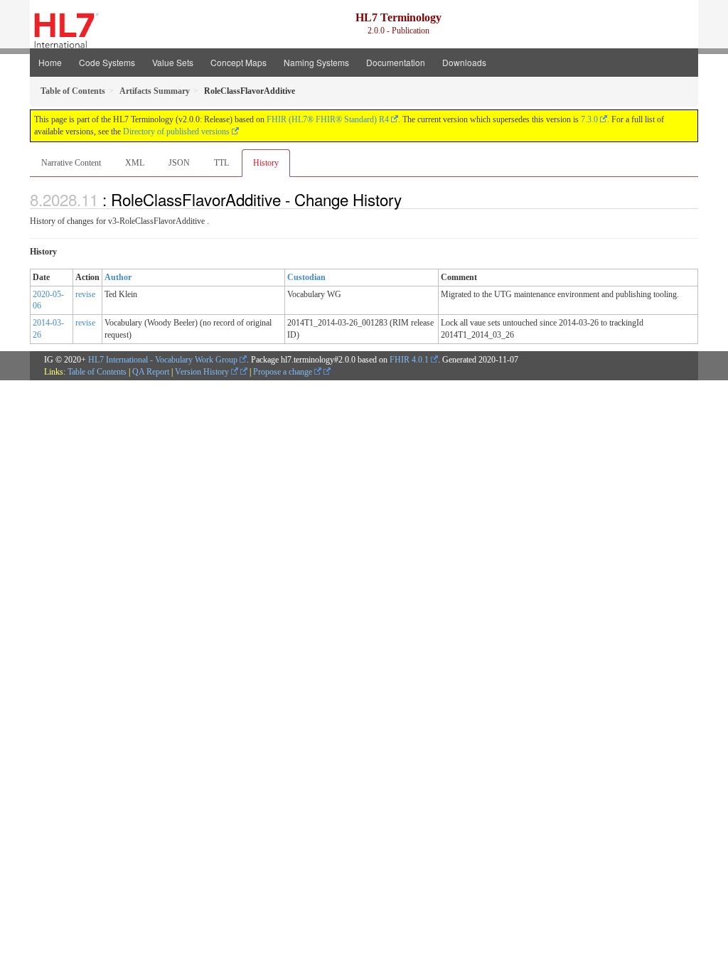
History (266, 163)
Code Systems (107, 62)
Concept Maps (238, 62)
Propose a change (283, 372)
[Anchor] (409, 199)
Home (50, 62)
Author (118, 277)
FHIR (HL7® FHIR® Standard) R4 (328, 119)
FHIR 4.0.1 (409, 360)
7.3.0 (589, 119)
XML (134, 163)
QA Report (150, 372)
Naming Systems (316, 62)
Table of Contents (97, 372)
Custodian (306, 277)
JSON (179, 163)
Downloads (464, 62)
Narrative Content (71, 163)
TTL (221, 163)
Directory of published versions (176, 131)
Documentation (395, 62)
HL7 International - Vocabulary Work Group (162, 360)
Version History (203, 372)
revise (85, 294)
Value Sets (172, 62)
